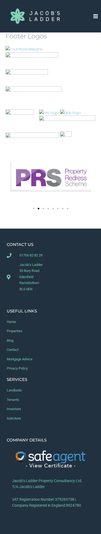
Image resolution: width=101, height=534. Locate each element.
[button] (33, 208)
